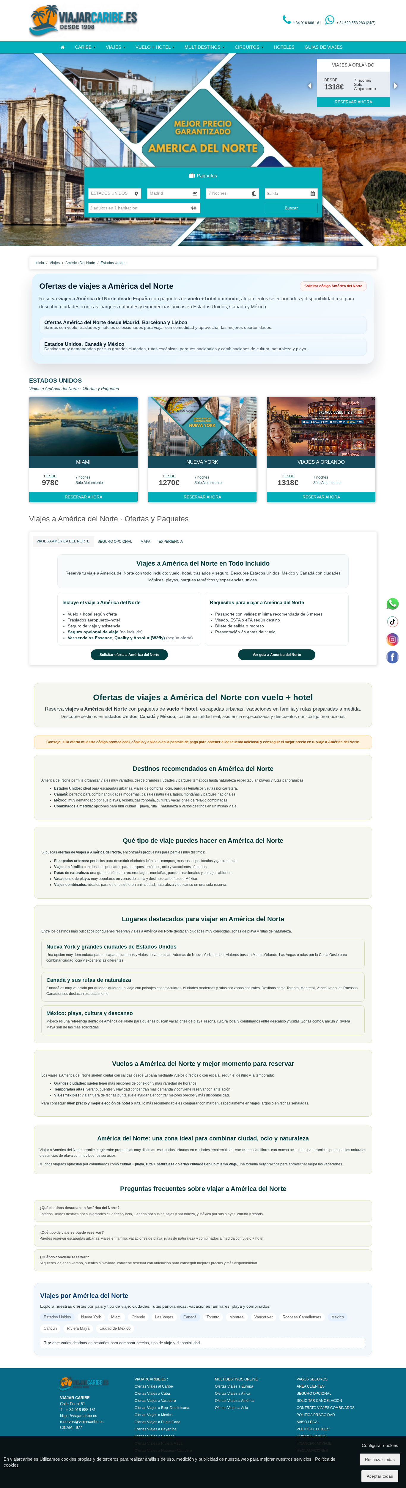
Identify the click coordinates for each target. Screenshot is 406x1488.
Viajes (55, 263)
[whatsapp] (392, 604)
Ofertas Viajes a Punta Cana (157, 1422)
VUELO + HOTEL (153, 47)
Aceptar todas (380, 1476)
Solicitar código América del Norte (333, 286)
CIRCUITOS (248, 47)
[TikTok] (392, 622)
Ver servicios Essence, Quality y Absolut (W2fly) (117, 637)
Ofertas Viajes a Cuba (152, 1393)
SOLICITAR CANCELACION (319, 1401)
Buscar (291, 208)
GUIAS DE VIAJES (324, 47)
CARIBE (84, 47)
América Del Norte (80, 263)
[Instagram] (392, 639)
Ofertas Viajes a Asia (231, 1408)
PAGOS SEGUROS (312, 1379)
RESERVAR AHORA (353, 102)
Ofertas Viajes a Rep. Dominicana (162, 1408)
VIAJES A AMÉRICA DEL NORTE (63, 541)
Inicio (39, 263)
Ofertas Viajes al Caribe (154, 1386)
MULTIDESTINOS (203, 47)
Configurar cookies (380, 1445)
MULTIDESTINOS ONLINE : (237, 1379)
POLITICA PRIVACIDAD (316, 1415)
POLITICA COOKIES (313, 1429)
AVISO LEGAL (308, 1422)
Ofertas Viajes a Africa (232, 1393)
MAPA (145, 541)
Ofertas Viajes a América (234, 1401)
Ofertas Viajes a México (154, 1415)
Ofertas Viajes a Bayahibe (156, 1429)
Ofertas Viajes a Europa (234, 1386)
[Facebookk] (392, 657)
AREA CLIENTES (311, 1386)
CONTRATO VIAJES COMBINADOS (326, 1408)
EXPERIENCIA (171, 541)
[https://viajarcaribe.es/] (84, 20)
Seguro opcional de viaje (93, 631)
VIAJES (114, 47)
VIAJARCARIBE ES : (151, 1379)
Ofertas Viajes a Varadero (155, 1401)
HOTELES (284, 47)
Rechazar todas (380, 1459)
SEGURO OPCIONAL (114, 541)
